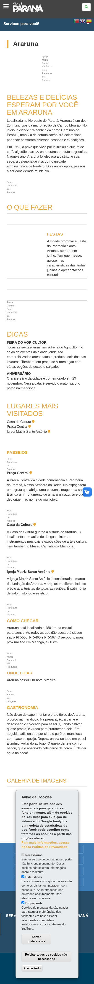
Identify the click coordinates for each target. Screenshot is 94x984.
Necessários (33, 855)
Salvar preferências (36, 939)
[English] (82, 22)
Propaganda (33, 903)
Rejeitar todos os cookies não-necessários (46, 957)
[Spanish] (89, 22)
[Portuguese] (76, 22)
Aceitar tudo (32, 968)
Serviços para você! (21, 24)
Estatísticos (33, 877)
